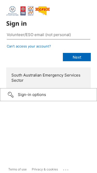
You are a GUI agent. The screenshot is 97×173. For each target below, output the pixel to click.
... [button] (66, 168)
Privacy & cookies (45, 169)
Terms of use (17, 169)
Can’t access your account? (29, 46)
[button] (48, 94)
